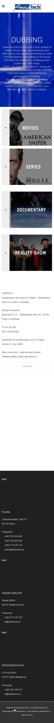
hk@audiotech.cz (13, 622)
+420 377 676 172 (13, 545)
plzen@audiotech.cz (14, 549)
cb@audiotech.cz (13, 694)
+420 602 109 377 (13, 689)
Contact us (27, 366)
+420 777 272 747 (13, 617)
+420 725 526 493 (13, 541)
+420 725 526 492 (13, 536)
